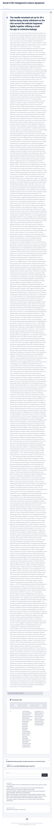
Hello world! (23, 809)
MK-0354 (41, 321)
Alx (34, 824)
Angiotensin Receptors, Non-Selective (32, 693)
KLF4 (36, 280)
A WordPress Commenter (12, 809)
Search (7, 772)
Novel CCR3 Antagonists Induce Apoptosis (24, 3)
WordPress (26, 824)
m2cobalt (21, 693)
